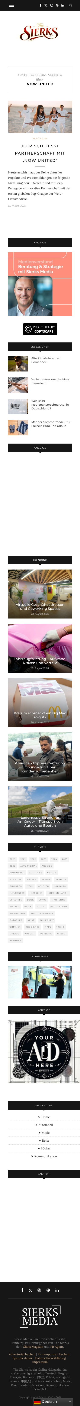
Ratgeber (16, 920)
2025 (64, 859)
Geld (30, 886)
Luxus (43, 900)
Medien (14, 906)
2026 (12, 866)
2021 (22, 859)
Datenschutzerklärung (50, 1358)
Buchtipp (16, 879)
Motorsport (58, 906)
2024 (54, 859)
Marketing (58, 900)
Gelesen (43, 886)
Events (46, 879)
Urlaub (14, 934)
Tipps (48, 927)
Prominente (18, 913)
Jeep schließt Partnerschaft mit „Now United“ (40, 153)
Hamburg (60, 886)
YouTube (15, 940)
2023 (43, 859)
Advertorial (28, 866)
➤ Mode (44, 1133)
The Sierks (32, 927)
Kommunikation (58, 893)
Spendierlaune (23, 1358)
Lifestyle (16, 900)
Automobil (17, 872)
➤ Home (44, 1117)
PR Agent (56, 1347)
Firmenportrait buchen (54, 1354)
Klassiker (36, 893)
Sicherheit (47, 920)
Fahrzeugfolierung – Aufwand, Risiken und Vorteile (40, 661)
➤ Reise (44, 1140)
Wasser (30, 934)
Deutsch (49, 1401)
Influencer (17, 893)
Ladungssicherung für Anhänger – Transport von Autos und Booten (40, 821)
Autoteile (35, 872)
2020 (12, 859)
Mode (28, 906)
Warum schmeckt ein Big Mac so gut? (40, 715)
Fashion (61, 879)
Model (41, 906)
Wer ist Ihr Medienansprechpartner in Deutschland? (50, 404)
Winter (62, 934)
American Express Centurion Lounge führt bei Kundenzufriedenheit (40, 767)
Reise (31, 920)
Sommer (15, 927)
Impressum (40, 1362)
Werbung (46, 934)
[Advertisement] (40, 505)
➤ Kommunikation (44, 1156)
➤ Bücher (44, 1148)
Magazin (40, 138)
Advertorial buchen (22, 1354)
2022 (33, 859)
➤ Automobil (44, 1125)
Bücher (31, 879)
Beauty (51, 872)
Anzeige (47, 866)
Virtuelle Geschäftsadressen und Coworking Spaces (40, 607)
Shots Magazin (33, 1347)
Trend (60, 927)
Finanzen (16, 886)
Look (30, 900)
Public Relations (42, 913)
